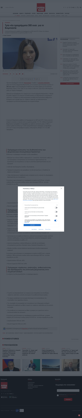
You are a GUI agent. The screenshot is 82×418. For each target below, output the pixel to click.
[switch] (55, 207)
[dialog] (41, 209)
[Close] (62, 189)
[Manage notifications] (79, 415)
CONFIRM (32, 225)
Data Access (41, 229)
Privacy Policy (47, 229)
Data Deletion (34, 229)
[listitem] (41, 205)
